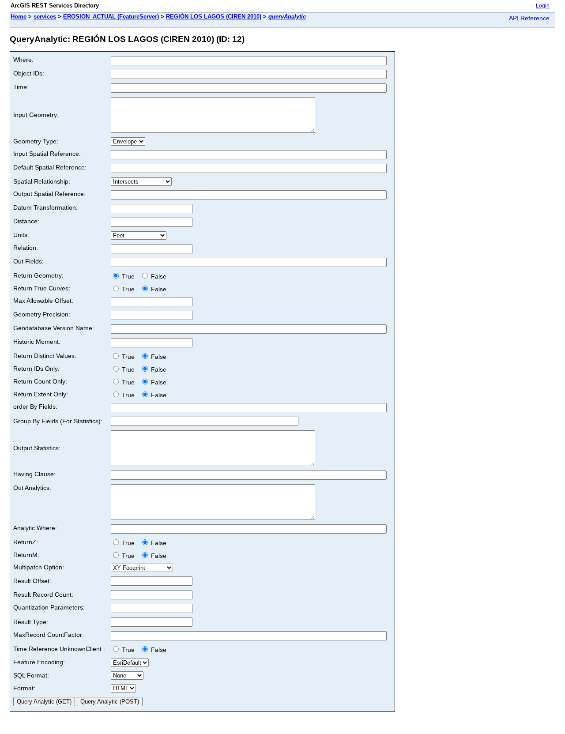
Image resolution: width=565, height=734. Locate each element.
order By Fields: (35, 406)
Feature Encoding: (39, 662)
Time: (21, 86)
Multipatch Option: (38, 567)
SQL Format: (31, 675)
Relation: (25, 247)
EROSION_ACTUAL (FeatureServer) (111, 16)
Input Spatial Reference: (47, 153)
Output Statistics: (36, 448)
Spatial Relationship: (41, 181)
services (45, 16)
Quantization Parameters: (49, 607)
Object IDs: (28, 73)
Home (18, 16)
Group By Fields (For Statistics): (57, 421)
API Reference (529, 18)
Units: (21, 234)
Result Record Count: (43, 594)
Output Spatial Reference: (49, 193)
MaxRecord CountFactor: (48, 634)
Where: (23, 59)
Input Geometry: (36, 114)
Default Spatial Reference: (50, 167)
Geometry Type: (35, 141)
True (129, 276)
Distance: (26, 221)
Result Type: (30, 621)
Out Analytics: (32, 487)
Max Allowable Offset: (43, 300)
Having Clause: (34, 474)
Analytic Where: (35, 527)
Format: (24, 688)
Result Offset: (32, 580)
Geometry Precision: (41, 314)
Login (543, 5)
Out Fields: (28, 261)
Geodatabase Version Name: (53, 327)
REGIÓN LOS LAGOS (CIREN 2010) (213, 16)
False (157, 276)
